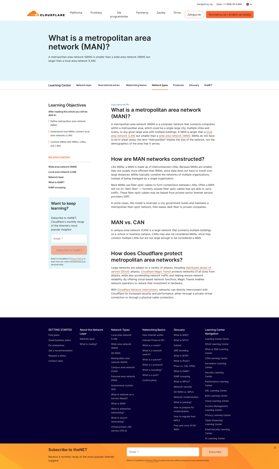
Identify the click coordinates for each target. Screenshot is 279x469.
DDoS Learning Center (217, 344)
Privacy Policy (76, 258)
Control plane (149, 380)
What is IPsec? (182, 360)
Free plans (54, 335)
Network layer (84, 85)
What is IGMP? (181, 371)
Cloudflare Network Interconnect (137, 289)
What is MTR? (181, 355)
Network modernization (186, 397)
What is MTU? (181, 340)
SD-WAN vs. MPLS (184, 391)
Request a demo (57, 355)
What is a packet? (152, 359)
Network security (183, 386)
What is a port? (150, 375)
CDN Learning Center (216, 358)
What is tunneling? (152, 369)
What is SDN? (118, 403)
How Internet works (109, 85)
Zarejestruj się (204, 4)
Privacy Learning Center (218, 415)
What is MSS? (181, 335)
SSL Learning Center (216, 390)
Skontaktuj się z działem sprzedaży (230, 14)
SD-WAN (115, 353)
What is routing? (88, 344)
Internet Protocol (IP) (153, 340)
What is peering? (183, 402)
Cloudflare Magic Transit (156, 271)
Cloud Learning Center (217, 401)
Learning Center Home (217, 338)
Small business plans (59, 340)
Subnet (177, 345)
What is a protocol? (152, 364)
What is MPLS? (182, 381)
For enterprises (56, 345)
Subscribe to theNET (69, 250)
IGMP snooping (182, 376)
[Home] (46, 14)
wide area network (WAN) (174, 135)
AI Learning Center (215, 438)
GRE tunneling (181, 350)
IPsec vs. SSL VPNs (184, 366)
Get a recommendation (60, 350)
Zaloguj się (194, 14)
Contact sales (55, 360)
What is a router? (151, 345)
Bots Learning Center (216, 395)
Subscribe (215, 451)
